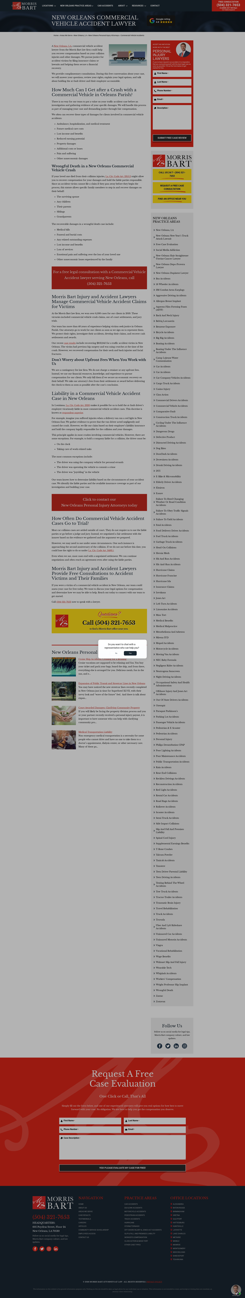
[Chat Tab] (122, 649)
